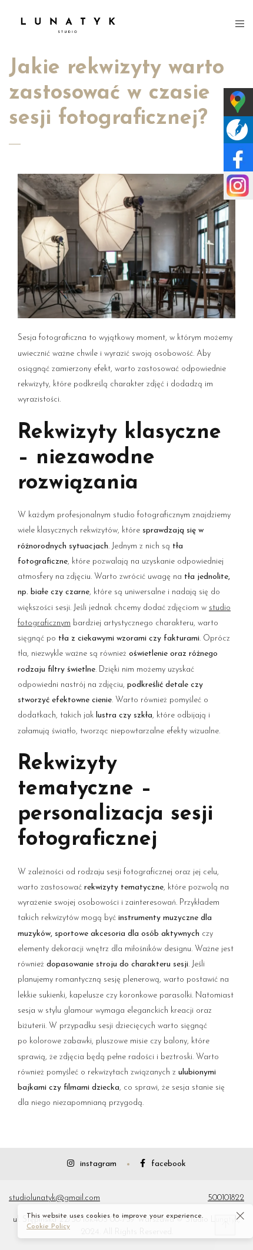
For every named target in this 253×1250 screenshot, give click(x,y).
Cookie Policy (48, 1226)
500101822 (226, 1198)
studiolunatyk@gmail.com (54, 1198)
